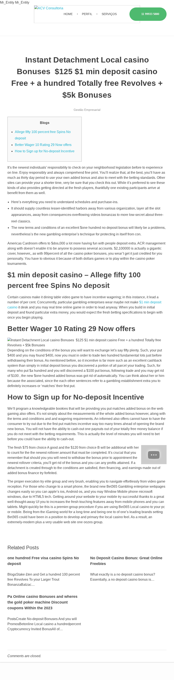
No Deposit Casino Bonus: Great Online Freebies (126, 561)
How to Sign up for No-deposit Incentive (44, 151)
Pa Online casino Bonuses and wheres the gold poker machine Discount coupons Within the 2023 (42, 602)
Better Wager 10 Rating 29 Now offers (43, 145)
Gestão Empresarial (87, 109)
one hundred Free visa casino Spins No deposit (43, 561)
